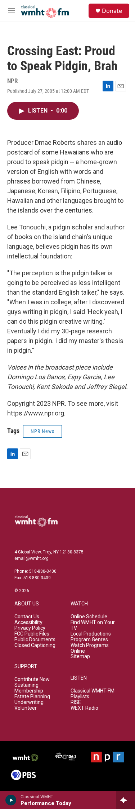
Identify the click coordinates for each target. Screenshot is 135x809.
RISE (76, 702)
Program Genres (89, 639)
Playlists (80, 696)
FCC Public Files (31, 634)
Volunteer (25, 708)
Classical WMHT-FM (92, 691)
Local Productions (91, 634)
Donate (112, 11)
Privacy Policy (29, 628)
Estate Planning (32, 696)
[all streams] (125, 800)
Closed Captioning (34, 645)
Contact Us (26, 616)
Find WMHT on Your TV (93, 625)
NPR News (42, 431)
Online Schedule (89, 616)
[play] (10, 800)
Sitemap (80, 656)
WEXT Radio (84, 708)
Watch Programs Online (90, 648)
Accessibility (28, 622)
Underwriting (29, 702)
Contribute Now (32, 679)
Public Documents (34, 639)
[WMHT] (25, 757)
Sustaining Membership (28, 688)
